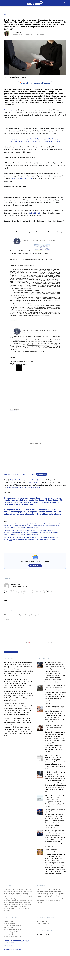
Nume (6, 643)
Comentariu (8, 619)
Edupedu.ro (8, 110)
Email (28, 643)
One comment (40, 34)
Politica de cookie (9, 945)
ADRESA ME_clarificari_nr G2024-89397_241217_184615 (19, 474)
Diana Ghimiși (15, 32)
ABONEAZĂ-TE (35, 565)
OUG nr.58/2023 (34, 213)
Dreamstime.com (21, 77)
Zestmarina (12, 77)
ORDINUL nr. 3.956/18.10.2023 (21, 178)
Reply (5, 600)
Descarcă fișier (41, 474)
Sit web (50, 643)
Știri (5, 14)
